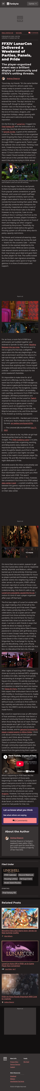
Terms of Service (15, 1064)
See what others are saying (14, 815)
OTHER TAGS (5, 888)
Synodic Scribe (9, 132)
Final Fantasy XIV (9, 892)
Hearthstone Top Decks (17, 1081)
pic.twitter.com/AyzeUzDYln (22, 423)
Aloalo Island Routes (12, 883)
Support (12, 1067)
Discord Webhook (26, 875)
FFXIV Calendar (10, 875)
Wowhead (13, 1076)
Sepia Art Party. (11, 689)
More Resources (15, 1073)
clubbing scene (20, 440)
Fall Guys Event (26, 879)
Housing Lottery (10, 879)
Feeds (25, 1058)
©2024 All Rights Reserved (18, 1087)
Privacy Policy (14, 1062)
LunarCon (21, 124)
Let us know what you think (18, 810)
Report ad (20, 296)
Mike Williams (8, 936)
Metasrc (12, 1079)
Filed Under (8, 864)
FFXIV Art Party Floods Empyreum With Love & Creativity (19, 998)
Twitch (33, 398)
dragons (5, 793)
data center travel (9, 483)
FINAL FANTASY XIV (7, 33)
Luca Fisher (8, 969)
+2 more (29, 553)
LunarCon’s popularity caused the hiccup (18, 593)
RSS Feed (26, 1062)
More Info (13, 1058)
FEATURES (19, 33)
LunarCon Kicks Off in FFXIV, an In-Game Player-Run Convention (18, 965)
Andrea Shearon (13, 78)
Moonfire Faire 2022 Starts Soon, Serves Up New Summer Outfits (19, 932)
